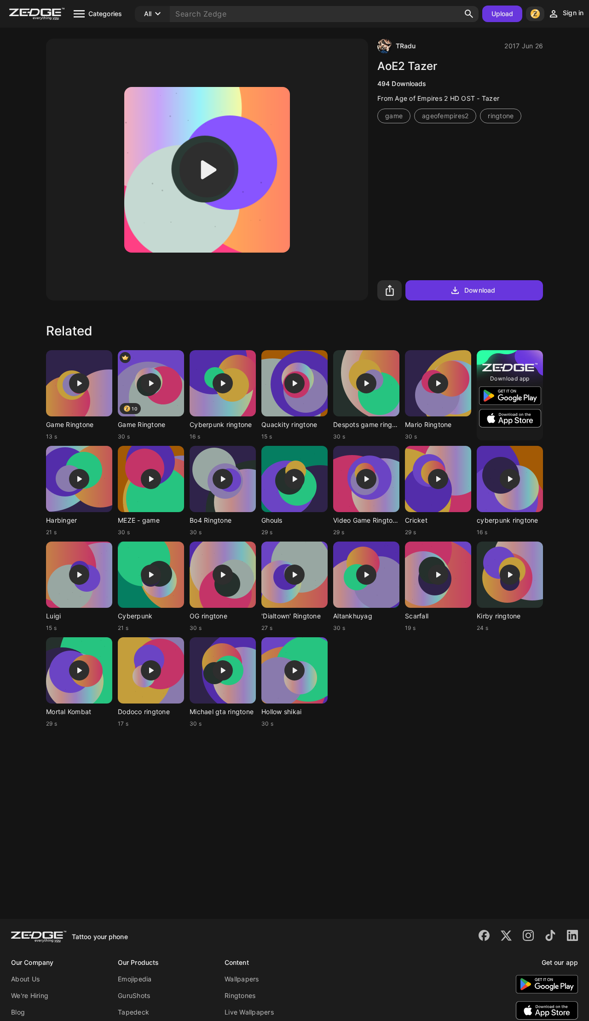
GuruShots (134, 995)
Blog (18, 1012)
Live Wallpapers (249, 1012)
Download (479, 290)
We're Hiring (29, 995)
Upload (502, 13)
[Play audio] (207, 169)
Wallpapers (242, 979)
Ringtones (240, 995)
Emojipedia (135, 979)
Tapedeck (133, 1012)
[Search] (469, 14)
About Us (25, 979)
